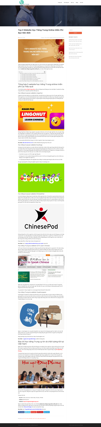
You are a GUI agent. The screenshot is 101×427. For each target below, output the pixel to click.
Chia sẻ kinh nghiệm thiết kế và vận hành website (54, 37)
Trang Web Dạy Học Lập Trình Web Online (33, 409)
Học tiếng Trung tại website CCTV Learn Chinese (31, 78)
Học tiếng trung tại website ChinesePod (29, 77)
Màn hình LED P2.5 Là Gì (28, 142)
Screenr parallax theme (73, 425)
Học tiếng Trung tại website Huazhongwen (30, 79)
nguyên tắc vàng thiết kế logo (29, 338)
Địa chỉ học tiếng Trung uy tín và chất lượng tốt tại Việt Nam (31, 80)
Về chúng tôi (66, 2)
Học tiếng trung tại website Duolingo (29, 75)
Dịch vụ (72, 2)
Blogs (77, 2)
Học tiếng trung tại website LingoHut (29, 74)
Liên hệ (81, 2)
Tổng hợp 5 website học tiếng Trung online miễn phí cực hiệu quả (33, 73)
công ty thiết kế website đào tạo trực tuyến (34, 243)
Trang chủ (60, 2)
